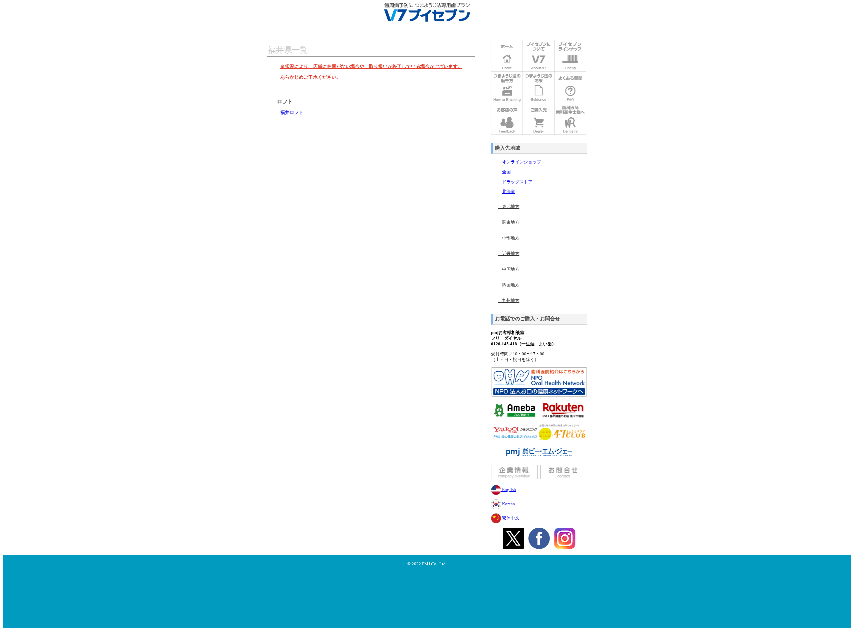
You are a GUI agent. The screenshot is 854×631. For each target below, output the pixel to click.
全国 (506, 172)
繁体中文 (510, 518)
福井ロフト (292, 112)
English (508, 489)
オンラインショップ (521, 162)
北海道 (508, 191)
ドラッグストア (517, 182)
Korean (508, 504)
